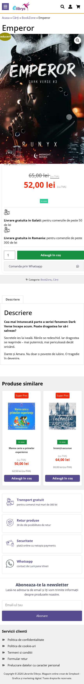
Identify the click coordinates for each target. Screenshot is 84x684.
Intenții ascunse (62, 448)
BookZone (29, 18)
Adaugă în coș (51, 255)
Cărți (16, 18)
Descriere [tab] (13, 299)
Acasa (6, 18)
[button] (5, 6)
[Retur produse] (10, 522)
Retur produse (28, 520)
